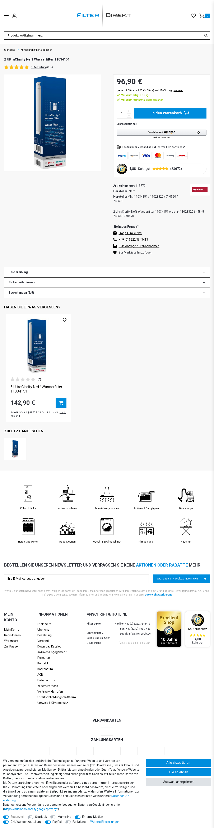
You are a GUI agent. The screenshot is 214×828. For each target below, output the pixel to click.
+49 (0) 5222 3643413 (133, 239)
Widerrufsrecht (47, 686)
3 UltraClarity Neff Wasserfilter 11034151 (36, 389)
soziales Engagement (52, 652)
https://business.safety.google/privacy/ (31, 809)
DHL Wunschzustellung (26, 821)
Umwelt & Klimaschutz (52, 702)
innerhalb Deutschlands (142, 99)
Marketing (64, 816)
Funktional (79, 821)
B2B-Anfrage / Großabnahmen (139, 246)
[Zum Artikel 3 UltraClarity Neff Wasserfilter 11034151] (38, 346)
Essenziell (17, 816)
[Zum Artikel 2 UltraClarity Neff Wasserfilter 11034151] (15, 449)
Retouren (43, 657)
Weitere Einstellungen (105, 821)
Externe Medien (92, 816)
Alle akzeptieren (178, 763)
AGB (40, 674)
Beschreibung (18, 272)
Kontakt (42, 663)
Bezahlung (44, 635)
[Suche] (206, 35)
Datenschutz (46, 680)
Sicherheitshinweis (22, 282)
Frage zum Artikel (130, 233)
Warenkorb (11, 640)
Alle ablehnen (178, 772)
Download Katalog (49, 646)
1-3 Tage (135, 95)
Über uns (43, 629)
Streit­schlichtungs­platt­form (56, 697)
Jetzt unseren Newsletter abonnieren (177, 578)
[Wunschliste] (195, 16)
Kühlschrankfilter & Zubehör (36, 49)
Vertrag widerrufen (50, 691)
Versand (178, 90)
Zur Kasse (11, 646)
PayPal (57, 821)
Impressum (45, 669)
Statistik (41, 816)
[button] (161, 134)
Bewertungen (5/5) (21, 292)
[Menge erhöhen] (129, 111)
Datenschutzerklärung (158, 594)
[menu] (6, 15)
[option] (38, 368)
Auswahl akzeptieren (178, 782)
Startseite (9, 49)
